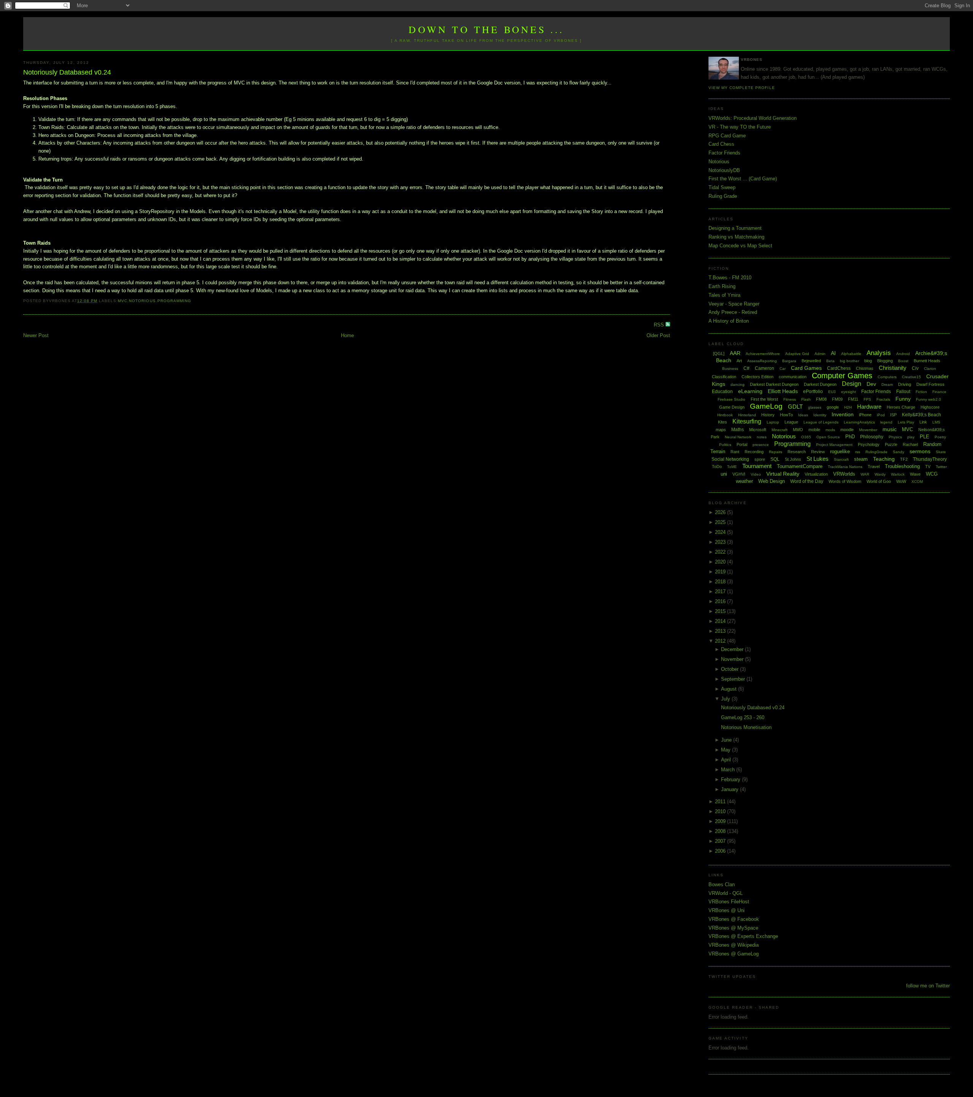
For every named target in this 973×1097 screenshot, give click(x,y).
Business (730, 368)
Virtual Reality (782, 474)
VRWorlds (844, 474)
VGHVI (738, 474)
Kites (722, 422)
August (729, 689)
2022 (721, 552)
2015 (721, 611)
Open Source (828, 437)
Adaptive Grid (797, 354)
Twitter (941, 467)
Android (903, 354)
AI (833, 353)
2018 (721, 581)
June (727, 740)
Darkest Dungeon (820, 384)
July (726, 699)
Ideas (803, 415)
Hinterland (747, 415)
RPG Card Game (727, 136)
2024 (721, 532)
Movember (868, 430)
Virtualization (816, 474)
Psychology (869, 444)
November (733, 659)
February (731, 779)
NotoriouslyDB (724, 170)
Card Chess (721, 144)
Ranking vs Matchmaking (736, 237)
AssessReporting (762, 361)
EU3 (832, 392)
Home (347, 335)
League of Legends (820, 422)
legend (886, 422)
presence (761, 445)
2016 (721, 601)
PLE (924, 436)
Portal (742, 444)
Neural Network (738, 437)
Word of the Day (806, 481)
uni (724, 474)
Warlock (898, 474)
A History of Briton (728, 321)
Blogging (885, 360)
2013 (721, 631)
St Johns (793, 459)
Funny (903, 399)
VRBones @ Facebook (733, 919)
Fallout (903, 391)
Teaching (884, 459)
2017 (721, 591)
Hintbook (725, 415)
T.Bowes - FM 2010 (729, 277)
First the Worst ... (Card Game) (742, 179)
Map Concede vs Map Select (740, 245)
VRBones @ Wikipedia (733, 945)
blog (868, 360)
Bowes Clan (721, 884)
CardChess (839, 368)
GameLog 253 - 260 (742, 717)
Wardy (880, 474)
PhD (850, 436)
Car (783, 368)
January (730, 789)
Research (797, 451)
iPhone (865, 414)
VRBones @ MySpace (733, 928)
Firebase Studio (731, 399)
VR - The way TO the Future (739, 127)
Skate (941, 452)
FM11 (853, 399)
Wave (915, 474)
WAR (864, 474)
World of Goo (879, 481)
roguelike (840, 451)
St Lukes (818, 458)
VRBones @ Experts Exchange (743, 936)
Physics (895, 437)
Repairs (775, 452)
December (733, 649)
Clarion (930, 368)
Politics (725, 445)
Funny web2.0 (928, 399)
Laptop (773, 422)
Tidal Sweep (721, 187)
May (726, 750)
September (733, 679)
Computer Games (842, 375)
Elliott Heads (783, 391)
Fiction (921, 392)
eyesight (848, 392)
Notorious (142, 301)
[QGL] (718, 353)
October (730, 669)
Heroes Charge (901, 407)
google (833, 407)
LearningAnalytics (859, 422)
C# (746, 368)
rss (857, 452)
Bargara (789, 361)
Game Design (732, 407)
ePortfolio (813, 391)
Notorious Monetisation (746, 727)
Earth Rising (721, 286)
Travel (874, 466)
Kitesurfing (746, 421)
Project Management (834, 445)
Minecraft (780, 430)
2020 (721, 562)
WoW (901, 481)
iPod (881, 415)
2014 (721, 621)
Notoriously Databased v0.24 (67, 72)
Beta (830, 361)
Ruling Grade (722, 196)
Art (739, 360)
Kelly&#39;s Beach (921, 414)
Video (756, 474)
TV (927, 466)
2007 (721, 841)
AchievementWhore (763, 354)
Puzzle (891, 444)
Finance (939, 392)
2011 (721, 801)
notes (762, 437)
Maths (737, 429)
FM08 (821, 399)
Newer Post (36, 335)
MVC (122, 301)
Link (923, 422)
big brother (849, 361)
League (791, 422)
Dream (887, 384)
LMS (936, 422)
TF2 (904, 459)
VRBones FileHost (728, 901)
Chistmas (864, 368)
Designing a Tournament (735, 228)
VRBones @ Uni (726, 910)
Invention (843, 414)
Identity (819, 415)
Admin (820, 354)
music (890, 429)
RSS (660, 325)
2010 (721, 811)
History (768, 414)
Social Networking (730, 459)
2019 (721, 572)
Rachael (910, 444)
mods (830, 430)
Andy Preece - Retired (732, 312)
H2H (848, 407)
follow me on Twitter (928, 986)
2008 (721, 831)
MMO (798, 429)
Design (851, 384)
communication (793, 376)
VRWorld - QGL (725, 893)
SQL (775, 459)
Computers (887, 377)
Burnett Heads (927, 360)
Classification (724, 376)
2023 (721, 542)
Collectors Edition (757, 376)
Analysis (879, 353)
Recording (754, 451)
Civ (915, 368)
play (910, 437)
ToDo (717, 466)
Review (818, 451)
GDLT (795, 406)
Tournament (757, 466)
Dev (871, 384)
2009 (721, 821)
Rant (735, 451)
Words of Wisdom (845, 481)
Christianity (892, 368)
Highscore (930, 407)
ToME (732, 467)
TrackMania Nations (845, 467)
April (726, 760)
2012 (721, 641)
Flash (806, 399)
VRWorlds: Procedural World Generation (752, 118)
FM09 (837, 399)
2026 (721, 512)
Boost (903, 361)
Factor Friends (724, 153)
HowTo (786, 414)
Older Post (658, 335)
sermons (920, 451)
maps (721, 429)
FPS (867, 399)
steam (861, 459)
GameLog (766, 406)
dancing (738, 384)
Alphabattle (851, 354)
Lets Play (906, 422)
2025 (721, 522)
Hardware (869, 406)
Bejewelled (811, 360)
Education (722, 391)
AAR (735, 353)
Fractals (883, 399)
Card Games (806, 368)
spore (759, 459)
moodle (847, 429)
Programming (174, 301)
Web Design (771, 481)
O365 (806, 437)
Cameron (764, 368)
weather (744, 481)
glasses (814, 407)
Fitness (789, 399)
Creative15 (911, 377)
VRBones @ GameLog (733, 954)
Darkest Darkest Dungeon (774, 384)
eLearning (750, 391)
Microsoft (757, 429)
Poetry (940, 437)
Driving (904, 384)
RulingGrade (876, 452)
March (728, 769)
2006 (721, 851)
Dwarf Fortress (930, 384)
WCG (932, 474)
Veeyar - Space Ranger (733, 304)
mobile (814, 429)
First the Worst (764, 399)
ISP (893, 414)
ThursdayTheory (930, 459)
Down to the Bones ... (486, 29)
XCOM (917, 481)
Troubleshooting (902, 466)
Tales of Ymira (724, 295)
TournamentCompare (799, 466)
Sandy (898, 452)
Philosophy (871, 436)
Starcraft (841, 459)
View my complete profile (741, 88)
